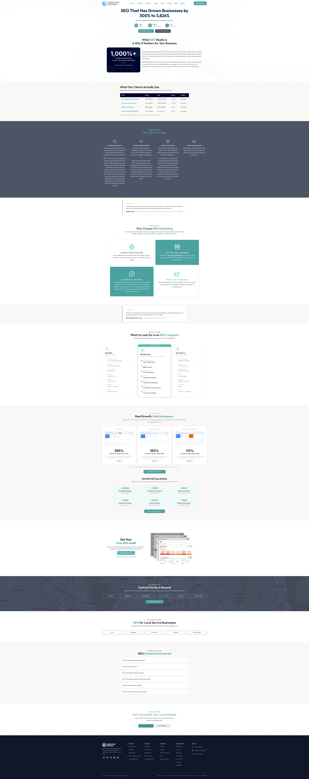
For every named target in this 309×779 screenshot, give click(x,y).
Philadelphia (198, 596)
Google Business (133, 759)
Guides (162, 746)
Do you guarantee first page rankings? (133, 673)
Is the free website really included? (132, 685)
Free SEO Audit (145, 31)
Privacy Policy (160, 775)
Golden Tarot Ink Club (127, 107)
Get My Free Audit (125, 553)
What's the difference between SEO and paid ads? (136, 679)
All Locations (179, 746)
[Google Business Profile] (103, 757)
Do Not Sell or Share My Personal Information (177, 775)
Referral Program (164, 759)
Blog (161, 756)
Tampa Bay (128, 596)
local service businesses (175, 255)
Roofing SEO (148, 752)
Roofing (175, 632)
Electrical (154, 632)
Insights (156, 3)
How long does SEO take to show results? (133, 660)
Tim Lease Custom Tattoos (128, 103)
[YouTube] (118, 757)
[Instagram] (110, 757)
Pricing (162, 3)
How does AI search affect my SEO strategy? (134, 691)
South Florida (163, 596)
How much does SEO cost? (129, 666)
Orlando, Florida (198, 754)
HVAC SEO (147, 746)
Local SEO (131, 749)
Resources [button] (148, 3)
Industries (139, 3)
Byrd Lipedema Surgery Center (130, 99)
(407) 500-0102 (198, 747)
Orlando (110, 596)
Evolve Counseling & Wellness (130, 111)
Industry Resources (165, 752)
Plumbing (133, 632)
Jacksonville (146, 596)
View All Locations (154, 601)
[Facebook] (107, 757)
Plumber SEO (148, 749)
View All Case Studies (154, 511)
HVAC (112, 632)
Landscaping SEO (149, 759)
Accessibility (204, 775)
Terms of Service (194, 775)
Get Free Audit (162, 725)
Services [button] (132, 3)
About (176, 3)
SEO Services (132, 746)
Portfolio (169, 3)
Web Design (132, 752)
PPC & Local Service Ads (135, 756)
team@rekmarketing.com (200, 750)
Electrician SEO (148, 756)
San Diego (181, 596)
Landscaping (197, 632)
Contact (183, 3)
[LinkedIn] (114, 757)
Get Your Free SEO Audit (153, 471)
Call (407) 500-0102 (163, 31)
